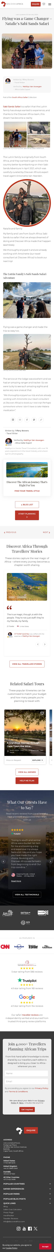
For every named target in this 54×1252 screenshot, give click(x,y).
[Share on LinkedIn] (12, 419)
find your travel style (27, 491)
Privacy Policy (41, 1088)
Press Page (8, 1212)
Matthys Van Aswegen (32, 86)
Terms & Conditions (18, 1091)
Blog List (27, 504)
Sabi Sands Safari (12, 106)
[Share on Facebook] (27, 419)
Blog (5, 1206)
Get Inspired (27, 1109)
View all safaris (27, 772)
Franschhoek (34, 750)
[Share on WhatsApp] (34, 419)
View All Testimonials (27, 894)
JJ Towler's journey (21, 634)
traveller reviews (30, 1015)
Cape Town (24, 750)
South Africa (14, 750)
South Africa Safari (20, 97)
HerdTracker (8, 1215)
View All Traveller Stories (27, 664)
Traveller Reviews (10, 1218)
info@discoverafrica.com (14, 1221)
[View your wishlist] (44, 4)
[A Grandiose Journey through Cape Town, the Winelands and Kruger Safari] (25, 733)
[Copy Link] (41, 419)
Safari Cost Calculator (12, 1209)
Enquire (35, 4)
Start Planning (27, 514)
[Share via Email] (19, 419)
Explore (36, 760)
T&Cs (21, 1103)
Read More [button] (16, 881)
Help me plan (27, 781)
